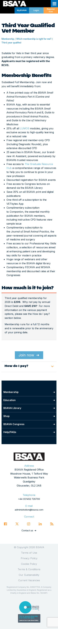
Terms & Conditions (29, 569)
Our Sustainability (29, 574)
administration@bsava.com (29, 509)
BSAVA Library (12, 408)
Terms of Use (29, 552)
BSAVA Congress (13, 424)
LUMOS (24, 128)
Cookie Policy (29, 563)
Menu (54, 3)
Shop (6, 416)
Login (36, 10)
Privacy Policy (29, 558)
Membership (8, 39)
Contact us (27, 530)
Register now (51, 10)
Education (9, 400)
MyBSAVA (22, 10)
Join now (26, 355)
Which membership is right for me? (33, 39)
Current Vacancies (29, 580)
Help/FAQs (9, 432)
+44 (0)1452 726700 (29, 498)
